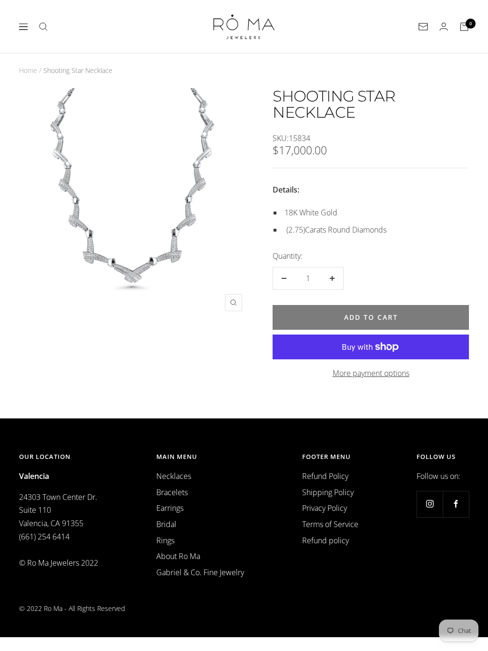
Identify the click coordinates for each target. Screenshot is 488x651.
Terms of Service (330, 524)
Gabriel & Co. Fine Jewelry (200, 572)
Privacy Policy (324, 508)
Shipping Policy (328, 492)
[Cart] (464, 26)
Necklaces (173, 476)
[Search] (43, 26)
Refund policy (325, 540)
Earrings (169, 508)
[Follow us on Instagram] (430, 504)
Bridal (166, 524)
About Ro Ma (178, 556)
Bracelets (172, 492)
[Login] (443, 26)
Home (28, 70)
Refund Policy (325, 476)
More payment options (371, 373)
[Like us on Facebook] (456, 504)
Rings (165, 540)
